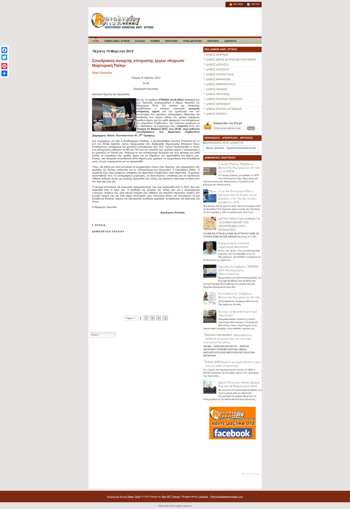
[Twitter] (4, 57)
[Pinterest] (4, 66)
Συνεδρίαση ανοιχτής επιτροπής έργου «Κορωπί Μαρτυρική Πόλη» (138, 63)
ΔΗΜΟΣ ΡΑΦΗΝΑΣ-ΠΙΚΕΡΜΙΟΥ (224, 99)
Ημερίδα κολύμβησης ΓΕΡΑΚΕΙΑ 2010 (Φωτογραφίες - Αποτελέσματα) (238, 270)
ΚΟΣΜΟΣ (155, 41)
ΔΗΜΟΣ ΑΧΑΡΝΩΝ (217, 54)
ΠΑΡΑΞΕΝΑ (171, 41)
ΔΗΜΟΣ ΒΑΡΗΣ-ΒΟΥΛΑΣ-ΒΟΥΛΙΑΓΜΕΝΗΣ (231, 59)
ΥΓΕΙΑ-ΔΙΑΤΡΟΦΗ (192, 41)
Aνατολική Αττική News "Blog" (124, 496)
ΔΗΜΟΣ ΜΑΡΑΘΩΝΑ (218, 79)
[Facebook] (4, 50)
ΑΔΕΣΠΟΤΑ (230, 41)
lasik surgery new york (181, 505)
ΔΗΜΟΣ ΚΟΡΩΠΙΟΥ (217, 69)
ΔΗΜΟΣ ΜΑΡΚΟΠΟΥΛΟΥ (221, 84)
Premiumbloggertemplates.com (226, 496)
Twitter (255, 4)
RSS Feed (238, 4)
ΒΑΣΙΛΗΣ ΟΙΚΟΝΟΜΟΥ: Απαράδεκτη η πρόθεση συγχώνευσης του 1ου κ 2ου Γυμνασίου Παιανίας (227, 338)
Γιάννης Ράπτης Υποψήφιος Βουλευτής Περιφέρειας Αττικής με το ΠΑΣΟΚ (239, 167)
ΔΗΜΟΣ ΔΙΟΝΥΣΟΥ (217, 64)
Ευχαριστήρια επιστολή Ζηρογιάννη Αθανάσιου (233, 245)
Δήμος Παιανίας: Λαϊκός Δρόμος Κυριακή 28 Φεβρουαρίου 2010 (239, 384)
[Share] (4, 73)
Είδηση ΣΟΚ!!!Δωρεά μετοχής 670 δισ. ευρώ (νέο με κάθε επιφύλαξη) (232, 363)
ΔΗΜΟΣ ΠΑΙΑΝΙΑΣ (216, 89)
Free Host (163, 505)
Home (95, 41)
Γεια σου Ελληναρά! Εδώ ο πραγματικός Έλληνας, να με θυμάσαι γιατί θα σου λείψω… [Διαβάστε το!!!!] (238, 196)
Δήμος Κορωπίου (102, 72)
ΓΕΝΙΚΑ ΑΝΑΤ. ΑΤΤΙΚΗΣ (117, 41)
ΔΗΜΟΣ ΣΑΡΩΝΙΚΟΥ (218, 104)
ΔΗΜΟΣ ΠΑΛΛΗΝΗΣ (218, 94)
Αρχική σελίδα (252, 474)
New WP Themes (171, 496)
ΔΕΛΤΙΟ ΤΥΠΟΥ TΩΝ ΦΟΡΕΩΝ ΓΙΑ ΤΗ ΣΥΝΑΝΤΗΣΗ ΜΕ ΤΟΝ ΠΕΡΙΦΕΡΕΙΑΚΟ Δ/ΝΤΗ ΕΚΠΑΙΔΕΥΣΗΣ (239, 224)
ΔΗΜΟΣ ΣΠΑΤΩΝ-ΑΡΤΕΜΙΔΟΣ (224, 109)
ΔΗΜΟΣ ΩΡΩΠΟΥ (216, 114)
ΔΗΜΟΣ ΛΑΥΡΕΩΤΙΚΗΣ (220, 74)
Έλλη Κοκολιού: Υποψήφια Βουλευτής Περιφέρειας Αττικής (239, 295)
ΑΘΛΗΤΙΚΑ (213, 41)
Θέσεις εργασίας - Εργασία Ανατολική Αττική (231, 147)
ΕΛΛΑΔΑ (140, 41)
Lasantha (203, 496)
